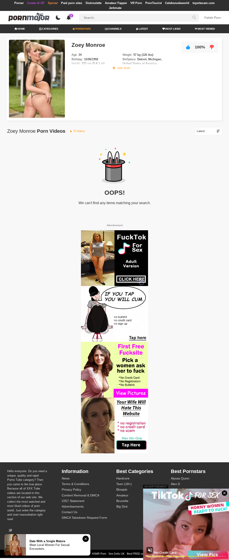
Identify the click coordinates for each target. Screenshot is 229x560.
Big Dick (122, 506)
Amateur (122, 495)
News (66, 478)
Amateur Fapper (116, 3)
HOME (21, 28)
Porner (19, 3)
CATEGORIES (50, 28)
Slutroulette (93, 3)
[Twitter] (11, 530)
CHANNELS (114, 28)
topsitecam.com (204, 3)
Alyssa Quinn (180, 478)
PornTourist (153, 3)
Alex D (175, 484)
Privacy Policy (71, 489)
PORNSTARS (83, 28)
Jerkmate (115, 8)
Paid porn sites (71, 3)
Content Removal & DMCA (80, 495)
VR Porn (136, 3)
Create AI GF (36, 3)
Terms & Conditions (75, 484)
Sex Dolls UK (116, 553)
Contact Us (69, 512)
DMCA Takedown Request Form (84, 517)
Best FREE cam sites (139, 553)
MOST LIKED (172, 28)
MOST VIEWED (206, 28)
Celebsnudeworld (177, 3)
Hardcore (122, 478)
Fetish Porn (212, 17)
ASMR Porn (99, 553)
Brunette (122, 501)
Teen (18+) (124, 484)
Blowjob (121, 489)
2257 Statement (73, 501)
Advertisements (73, 506)
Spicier (53, 3)
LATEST (143, 28)
